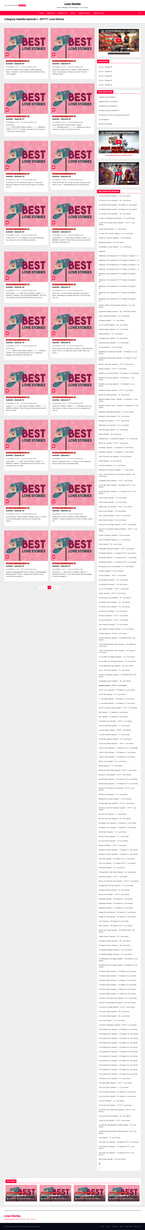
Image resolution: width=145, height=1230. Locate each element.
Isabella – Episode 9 (61, 455)
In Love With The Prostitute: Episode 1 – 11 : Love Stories (117, 661)
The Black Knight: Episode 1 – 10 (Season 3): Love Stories (117, 971)
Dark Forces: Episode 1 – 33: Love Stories (112, 511)
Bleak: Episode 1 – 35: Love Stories (110, 434)
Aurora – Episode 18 (105, 76)
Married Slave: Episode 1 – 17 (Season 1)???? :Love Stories (118, 779)
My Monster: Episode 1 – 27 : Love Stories (112, 832)
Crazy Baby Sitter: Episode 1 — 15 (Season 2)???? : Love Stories (117, 492)
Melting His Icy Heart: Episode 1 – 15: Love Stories (115, 799)
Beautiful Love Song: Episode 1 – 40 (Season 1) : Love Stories (119, 373)
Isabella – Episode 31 (61, 287)
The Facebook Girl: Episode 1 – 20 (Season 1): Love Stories (118, 1029)
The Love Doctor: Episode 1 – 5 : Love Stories (113, 1087)
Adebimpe (102, 251)
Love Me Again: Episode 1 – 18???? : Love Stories (115, 730)
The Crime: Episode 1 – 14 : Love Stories (112, 1020)
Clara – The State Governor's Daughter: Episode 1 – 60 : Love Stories (117, 475)
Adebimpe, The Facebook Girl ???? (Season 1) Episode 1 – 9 (118, 256)
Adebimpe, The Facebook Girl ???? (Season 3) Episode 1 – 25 (119, 265)
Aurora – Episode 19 (105, 80)
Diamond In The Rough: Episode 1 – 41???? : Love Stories (117, 524)
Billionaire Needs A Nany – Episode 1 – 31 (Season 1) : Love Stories (118, 400)
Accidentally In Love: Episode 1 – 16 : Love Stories (115, 247)
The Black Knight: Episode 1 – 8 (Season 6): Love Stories (117, 994)
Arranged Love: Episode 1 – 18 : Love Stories (113, 338)
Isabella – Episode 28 (61, 176)
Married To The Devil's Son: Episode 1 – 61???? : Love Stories (116, 789)
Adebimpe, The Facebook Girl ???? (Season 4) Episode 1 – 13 (119, 269)
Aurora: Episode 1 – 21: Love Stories (110, 347)
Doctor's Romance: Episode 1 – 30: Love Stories (114, 535)
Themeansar (36, 1226)
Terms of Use (99, 13)
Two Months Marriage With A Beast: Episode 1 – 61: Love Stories (117, 1126)
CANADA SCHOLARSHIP (107, 97)
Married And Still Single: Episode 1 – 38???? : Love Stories (118, 770)
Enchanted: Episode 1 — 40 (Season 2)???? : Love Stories (118, 557)
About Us (50, 13)
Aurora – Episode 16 (105, 71)
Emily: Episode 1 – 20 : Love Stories (110, 544)
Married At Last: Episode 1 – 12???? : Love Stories (115, 775)
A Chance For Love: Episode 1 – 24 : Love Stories (115, 200)
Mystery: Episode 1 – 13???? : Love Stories (112, 845)
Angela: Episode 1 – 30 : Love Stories (111, 334)
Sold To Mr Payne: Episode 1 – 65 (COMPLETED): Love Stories (117, 931)
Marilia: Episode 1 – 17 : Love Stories (110, 766)
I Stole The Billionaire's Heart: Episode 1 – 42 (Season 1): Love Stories (117, 651)
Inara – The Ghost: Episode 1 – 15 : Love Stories (114, 670)
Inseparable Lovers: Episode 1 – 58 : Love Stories (115, 681)
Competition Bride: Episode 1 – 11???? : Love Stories (115, 480)
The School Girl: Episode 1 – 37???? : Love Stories (115, 1105)
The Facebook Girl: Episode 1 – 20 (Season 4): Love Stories (118, 1052)
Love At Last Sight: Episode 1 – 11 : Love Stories (114, 725)
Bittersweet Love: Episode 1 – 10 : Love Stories (114, 425)
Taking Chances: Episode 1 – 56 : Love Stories (114, 936)
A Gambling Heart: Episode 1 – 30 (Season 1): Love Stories (118, 205)
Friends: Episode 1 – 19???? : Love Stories (112, 575)
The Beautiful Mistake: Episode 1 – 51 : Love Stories (115, 954)
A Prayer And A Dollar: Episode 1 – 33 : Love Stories (116, 233)
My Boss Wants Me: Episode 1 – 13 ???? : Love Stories (116, 803)
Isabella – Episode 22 (15, 455)
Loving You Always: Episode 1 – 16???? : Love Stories (116, 743)
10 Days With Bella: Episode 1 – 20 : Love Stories (114, 196)
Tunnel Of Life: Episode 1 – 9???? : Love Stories (114, 1120)
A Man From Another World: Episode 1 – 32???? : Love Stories (117, 223)
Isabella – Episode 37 (61, 63)
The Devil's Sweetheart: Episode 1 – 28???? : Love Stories (117, 1025)
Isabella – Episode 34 (61, 119)
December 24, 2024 (13, 67)
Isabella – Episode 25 (15, 342)
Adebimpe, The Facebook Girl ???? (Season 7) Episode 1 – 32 (118, 287)
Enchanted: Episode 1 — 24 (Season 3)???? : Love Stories (118, 562)
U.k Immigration (104, 119)
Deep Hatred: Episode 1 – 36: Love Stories (112, 520)
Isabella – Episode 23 (61, 232)
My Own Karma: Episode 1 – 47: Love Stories (113, 841)
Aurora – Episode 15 (105, 67)
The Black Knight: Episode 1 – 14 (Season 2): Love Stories (117, 985)
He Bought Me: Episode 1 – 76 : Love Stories (113, 580)
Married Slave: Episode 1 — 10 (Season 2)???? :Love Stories (118, 783)
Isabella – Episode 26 (15, 287)
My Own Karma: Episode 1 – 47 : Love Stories (114, 836)
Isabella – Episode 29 (15, 176)
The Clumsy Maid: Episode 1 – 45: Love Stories (114, 1011)
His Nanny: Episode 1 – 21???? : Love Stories (113, 615)
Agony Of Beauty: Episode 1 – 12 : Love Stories (114, 316)
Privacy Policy (84, 13)
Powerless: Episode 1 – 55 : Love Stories (112, 867)
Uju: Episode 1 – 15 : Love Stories (109, 1137)
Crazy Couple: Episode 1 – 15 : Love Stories (113, 498)
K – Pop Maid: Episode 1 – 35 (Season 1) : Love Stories (116, 699)
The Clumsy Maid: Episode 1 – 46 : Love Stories (114, 1016)
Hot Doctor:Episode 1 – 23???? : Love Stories (113, 620)
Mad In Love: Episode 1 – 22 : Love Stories (112, 761)
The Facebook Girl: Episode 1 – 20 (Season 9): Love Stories (118, 1074)
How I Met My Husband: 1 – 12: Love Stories (113, 624)
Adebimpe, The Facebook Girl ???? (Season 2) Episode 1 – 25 (119, 260)
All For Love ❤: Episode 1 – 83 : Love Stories (113, 325)
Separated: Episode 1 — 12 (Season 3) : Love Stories (116, 908)
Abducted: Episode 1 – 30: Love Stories (111, 242)
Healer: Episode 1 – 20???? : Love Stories (112, 593)
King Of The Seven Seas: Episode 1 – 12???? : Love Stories (118, 708)
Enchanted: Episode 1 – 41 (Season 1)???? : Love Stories (117, 553)
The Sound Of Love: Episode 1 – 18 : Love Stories (115, 1116)
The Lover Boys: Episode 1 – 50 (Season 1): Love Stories (117, 1096)
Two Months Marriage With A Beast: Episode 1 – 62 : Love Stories (118, 1132)
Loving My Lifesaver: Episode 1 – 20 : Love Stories (115, 739)
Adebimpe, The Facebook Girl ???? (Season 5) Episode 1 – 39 (118, 274)
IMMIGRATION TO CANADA (108, 101)
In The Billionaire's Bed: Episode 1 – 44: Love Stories (116, 666)
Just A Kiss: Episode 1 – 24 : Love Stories (112, 694)
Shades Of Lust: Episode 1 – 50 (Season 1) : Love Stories (117, 912)
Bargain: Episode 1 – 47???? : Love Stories (112, 369)
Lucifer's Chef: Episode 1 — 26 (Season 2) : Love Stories (117, 752)
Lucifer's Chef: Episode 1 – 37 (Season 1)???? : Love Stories (118, 748)
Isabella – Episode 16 (61, 342)
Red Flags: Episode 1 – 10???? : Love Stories (113, 876)
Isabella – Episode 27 (15, 119)
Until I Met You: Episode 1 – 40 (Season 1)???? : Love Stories (119, 1142)
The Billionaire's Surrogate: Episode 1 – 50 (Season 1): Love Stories (118, 966)
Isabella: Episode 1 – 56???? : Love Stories (113, 685)
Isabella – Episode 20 (15, 511)
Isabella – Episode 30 (15, 232)
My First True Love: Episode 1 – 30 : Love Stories (115, 818)
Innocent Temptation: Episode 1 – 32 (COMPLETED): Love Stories (117, 675)
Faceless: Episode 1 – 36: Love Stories (111, 571)
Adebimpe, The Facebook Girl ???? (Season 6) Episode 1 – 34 (118, 281)
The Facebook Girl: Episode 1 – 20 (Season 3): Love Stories (118, 1047)
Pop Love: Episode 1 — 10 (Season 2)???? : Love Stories (117, 863)
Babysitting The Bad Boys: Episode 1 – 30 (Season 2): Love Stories (118, 352)
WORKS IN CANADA (105, 124)
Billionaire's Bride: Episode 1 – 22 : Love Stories (114, 416)
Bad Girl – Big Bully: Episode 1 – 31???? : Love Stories (116, 364)
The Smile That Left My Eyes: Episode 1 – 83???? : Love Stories (117, 1110)
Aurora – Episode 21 (105, 85)
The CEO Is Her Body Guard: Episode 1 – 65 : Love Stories (118, 998)
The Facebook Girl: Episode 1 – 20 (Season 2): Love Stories (118, 1043)
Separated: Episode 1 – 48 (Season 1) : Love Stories (115, 899)
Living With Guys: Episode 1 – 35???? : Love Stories (115, 721)
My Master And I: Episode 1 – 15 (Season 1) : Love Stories (117, 823)
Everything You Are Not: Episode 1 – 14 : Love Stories (116, 566)
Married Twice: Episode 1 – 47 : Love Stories (113, 794)
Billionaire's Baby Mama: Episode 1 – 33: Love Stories (116, 412)
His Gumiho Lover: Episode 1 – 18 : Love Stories (114, 607)
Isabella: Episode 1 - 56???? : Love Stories (16, 60)
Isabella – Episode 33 (15, 63)
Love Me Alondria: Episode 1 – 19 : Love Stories (114, 734)
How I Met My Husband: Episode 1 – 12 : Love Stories (116, 629)
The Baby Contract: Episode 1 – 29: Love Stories (114, 945)
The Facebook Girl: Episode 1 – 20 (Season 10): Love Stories (118, 1034)
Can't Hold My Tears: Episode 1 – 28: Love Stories (115, 456)
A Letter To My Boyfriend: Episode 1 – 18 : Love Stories (117, 218)
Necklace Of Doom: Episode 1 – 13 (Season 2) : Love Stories (118, 854)
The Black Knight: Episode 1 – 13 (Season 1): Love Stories (117, 980)
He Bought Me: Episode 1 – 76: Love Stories (113, 584)
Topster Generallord (29, 67)
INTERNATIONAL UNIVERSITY (109, 110)
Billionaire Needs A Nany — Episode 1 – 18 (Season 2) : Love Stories (118, 406)
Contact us (62, 13)
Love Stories (72, 4)
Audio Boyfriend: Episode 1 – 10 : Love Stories (114, 343)
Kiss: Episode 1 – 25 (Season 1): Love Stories (113, 717)
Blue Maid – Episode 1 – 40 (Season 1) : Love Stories (116, 447)
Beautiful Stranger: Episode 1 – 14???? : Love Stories (116, 390)
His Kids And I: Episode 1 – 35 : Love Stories (113, 611)
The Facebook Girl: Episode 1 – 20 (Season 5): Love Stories (118, 1056)
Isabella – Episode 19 (15, 566)
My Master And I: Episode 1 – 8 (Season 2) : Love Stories (117, 827)
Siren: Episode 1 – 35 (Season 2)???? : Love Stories (115, 925)
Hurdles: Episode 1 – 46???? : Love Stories (113, 633)
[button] (139, 13)
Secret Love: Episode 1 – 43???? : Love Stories (114, 894)
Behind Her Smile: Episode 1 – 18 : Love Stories (114, 395)
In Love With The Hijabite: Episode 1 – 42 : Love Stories (117, 657)
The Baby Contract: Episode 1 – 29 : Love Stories (115, 941)
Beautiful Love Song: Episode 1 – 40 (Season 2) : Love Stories (116, 378)
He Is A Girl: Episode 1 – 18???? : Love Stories (114, 589)
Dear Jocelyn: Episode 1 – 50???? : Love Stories (114, 515)
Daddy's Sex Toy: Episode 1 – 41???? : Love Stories (115, 506)
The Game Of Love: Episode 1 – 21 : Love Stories (114, 1078)
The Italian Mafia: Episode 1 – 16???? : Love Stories (115, 1083)
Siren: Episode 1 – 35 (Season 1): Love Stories (113, 921)
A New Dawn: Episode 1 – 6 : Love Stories (112, 229)
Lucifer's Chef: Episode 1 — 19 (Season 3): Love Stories (117, 757)
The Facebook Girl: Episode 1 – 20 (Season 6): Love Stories (118, 1060)
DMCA (73, 13)
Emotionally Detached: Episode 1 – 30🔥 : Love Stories (116, 549)
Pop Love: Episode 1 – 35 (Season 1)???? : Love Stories (117, 859)
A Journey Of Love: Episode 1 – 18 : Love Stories (115, 214)
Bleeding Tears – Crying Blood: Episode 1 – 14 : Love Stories (118, 438)
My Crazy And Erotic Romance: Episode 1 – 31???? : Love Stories (117, 808)
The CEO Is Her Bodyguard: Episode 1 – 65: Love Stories (117, 1002)
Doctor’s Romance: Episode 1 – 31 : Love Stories (114, 540)
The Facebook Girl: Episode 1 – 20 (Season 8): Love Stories (118, 1069)
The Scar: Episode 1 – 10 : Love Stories (111, 1101)
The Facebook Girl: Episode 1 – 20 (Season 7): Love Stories (118, 1065)
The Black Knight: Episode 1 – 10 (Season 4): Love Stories (117, 976)
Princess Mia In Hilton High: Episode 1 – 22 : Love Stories (117, 872)
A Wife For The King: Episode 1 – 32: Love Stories (115, 238)
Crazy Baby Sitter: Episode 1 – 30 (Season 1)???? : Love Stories (117, 486)
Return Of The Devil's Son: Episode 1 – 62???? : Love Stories (119, 881)
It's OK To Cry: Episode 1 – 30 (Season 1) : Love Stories (117, 690)
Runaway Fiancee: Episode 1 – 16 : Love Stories (114, 890)
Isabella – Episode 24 (61, 511)
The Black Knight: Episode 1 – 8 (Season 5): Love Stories (117, 989)
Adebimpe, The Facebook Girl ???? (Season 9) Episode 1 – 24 (118, 300)
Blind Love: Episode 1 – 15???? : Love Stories (113, 443)
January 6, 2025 (14, 1198)
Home (41, 13)
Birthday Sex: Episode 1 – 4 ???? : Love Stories (114, 421)
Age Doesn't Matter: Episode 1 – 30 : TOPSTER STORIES (117, 311)
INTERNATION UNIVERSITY (108, 106)
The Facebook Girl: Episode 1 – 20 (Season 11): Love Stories (118, 1038)
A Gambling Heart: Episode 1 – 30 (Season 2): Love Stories (118, 209)
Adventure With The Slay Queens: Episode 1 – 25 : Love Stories (117, 306)
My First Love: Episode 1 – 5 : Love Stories (112, 814)
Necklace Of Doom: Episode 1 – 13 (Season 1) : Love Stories (118, 850)
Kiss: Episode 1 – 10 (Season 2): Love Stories (113, 712)
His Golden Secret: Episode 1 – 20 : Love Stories (114, 602)
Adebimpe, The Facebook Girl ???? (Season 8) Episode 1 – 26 (118, 293)
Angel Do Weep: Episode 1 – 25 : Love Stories (113, 329)
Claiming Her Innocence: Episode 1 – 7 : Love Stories (116, 470)
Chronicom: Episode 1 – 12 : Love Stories (112, 465)
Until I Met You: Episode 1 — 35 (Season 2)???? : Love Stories (116, 1147)
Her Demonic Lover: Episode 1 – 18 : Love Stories (115, 598)
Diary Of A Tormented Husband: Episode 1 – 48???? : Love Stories (118, 530)
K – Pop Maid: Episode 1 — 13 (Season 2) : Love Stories (117, 703)
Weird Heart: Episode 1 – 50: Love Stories (112, 1159)
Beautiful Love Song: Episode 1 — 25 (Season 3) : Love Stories (117, 385)
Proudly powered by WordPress (12, 1226)
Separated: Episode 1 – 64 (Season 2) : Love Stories (116, 903)
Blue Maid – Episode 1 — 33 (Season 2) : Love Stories (116, 452)
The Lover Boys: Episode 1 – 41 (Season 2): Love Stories (117, 1092)
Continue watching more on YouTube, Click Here (118, 155)
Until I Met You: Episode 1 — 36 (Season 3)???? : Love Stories (116, 1153)
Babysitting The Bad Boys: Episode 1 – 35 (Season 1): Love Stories (118, 359)
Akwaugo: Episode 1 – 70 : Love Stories (111, 320)
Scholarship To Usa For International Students (114, 115)
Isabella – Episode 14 (15, 400)
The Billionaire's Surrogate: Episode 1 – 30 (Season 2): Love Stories (118, 959)
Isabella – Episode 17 (61, 400)
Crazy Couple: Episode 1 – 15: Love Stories (112, 502)
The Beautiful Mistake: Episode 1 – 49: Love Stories (115, 950)
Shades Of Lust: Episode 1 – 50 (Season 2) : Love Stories (117, 917)
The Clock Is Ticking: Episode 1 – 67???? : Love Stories (117, 1007)
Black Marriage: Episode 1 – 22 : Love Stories (113, 430)
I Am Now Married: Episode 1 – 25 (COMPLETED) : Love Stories (117, 639)
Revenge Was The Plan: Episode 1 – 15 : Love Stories (116, 885)
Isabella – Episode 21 (61, 566)
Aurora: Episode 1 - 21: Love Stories (16, 1192)
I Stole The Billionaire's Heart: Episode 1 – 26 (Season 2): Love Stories (117, 645)
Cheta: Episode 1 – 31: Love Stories (110, 461)
